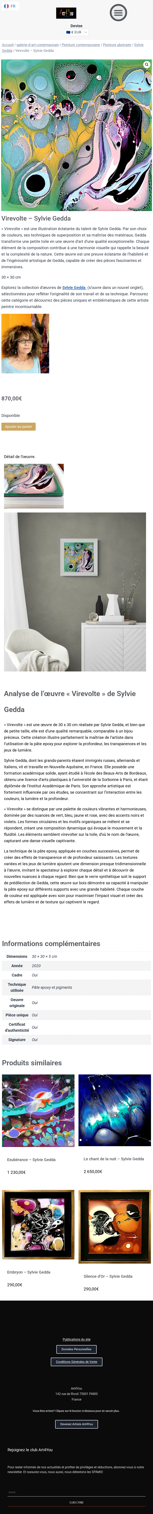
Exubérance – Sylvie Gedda (31, 1159)
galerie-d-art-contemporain (38, 45)
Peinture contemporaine (81, 45)
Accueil (8, 45)
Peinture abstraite (117, 45)
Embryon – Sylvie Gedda (28, 1272)
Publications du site (76, 1339)
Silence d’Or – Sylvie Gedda (108, 1276)
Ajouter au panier (18, 426)
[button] (118, 12)
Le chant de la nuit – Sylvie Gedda (114, 1159)
